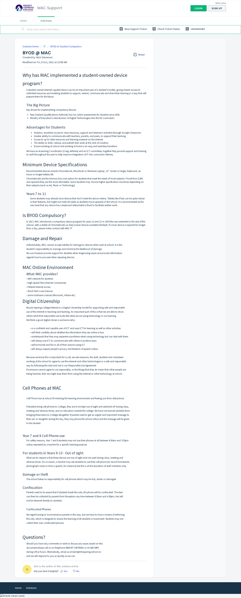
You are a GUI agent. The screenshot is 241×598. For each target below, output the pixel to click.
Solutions (46, 20)
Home (23, 20)
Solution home (31, 46)
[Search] (23, 29)
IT (45, 46)
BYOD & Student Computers (66, 46)
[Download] (114, 257)
